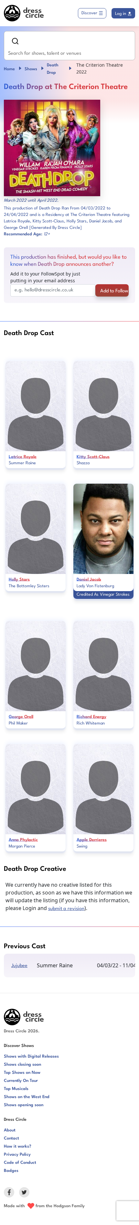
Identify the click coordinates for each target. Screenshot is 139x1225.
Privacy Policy (17, 1154)
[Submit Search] (15, 41)
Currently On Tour (21, 1081)
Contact (11, 1138)
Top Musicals (16, 1089)
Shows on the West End (26, 1097)
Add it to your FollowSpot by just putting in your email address (45, 277)
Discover (89, 13)
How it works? (17, 1146)
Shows (31, 69)
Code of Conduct (20, 1163)
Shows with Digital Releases (31, 1056)
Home (9, 69)
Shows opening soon (23, 1105)
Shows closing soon (22, 1064)
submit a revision (66, 908)
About (10, 1130)
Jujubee (19, 965)
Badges (11, 1171)
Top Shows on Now (22, 1073)
